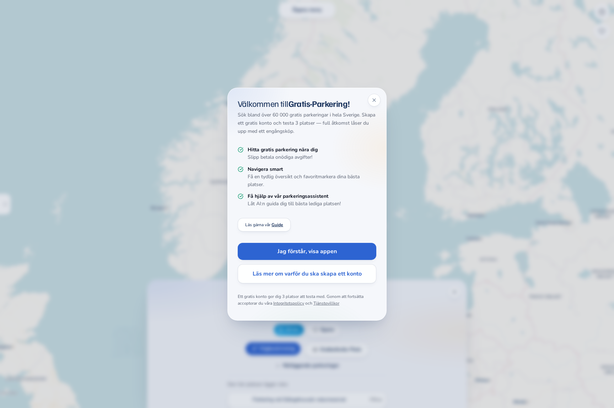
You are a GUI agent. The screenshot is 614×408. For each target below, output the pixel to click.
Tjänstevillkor (326, 303)
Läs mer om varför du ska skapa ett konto (307, 274)
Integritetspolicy (288, 303)
